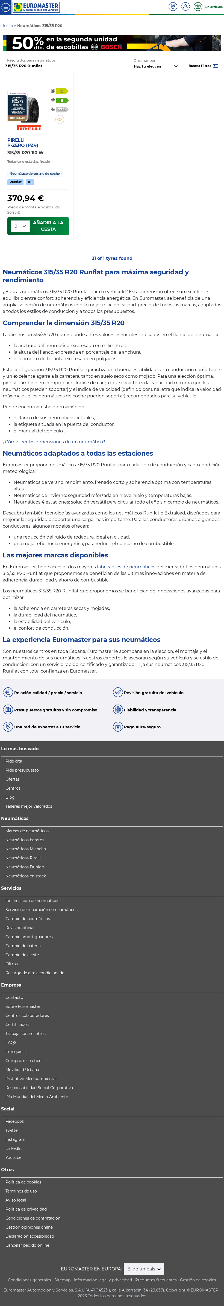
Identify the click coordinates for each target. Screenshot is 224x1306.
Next (217, 43)
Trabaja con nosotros (25, 1033)
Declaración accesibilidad (29, 1236)
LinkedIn (13, 1148)
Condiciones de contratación (32, 1218)
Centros (12, 788)
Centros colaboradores (27, 1015)
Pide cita (13, 761)
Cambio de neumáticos (27, 918)
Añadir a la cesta (48, 226)
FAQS (10, 1042)
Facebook (14, 1121)
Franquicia (15, 1051)
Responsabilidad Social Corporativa (39, 1087)
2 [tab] (112, 45)
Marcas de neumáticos (27, 830)
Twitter (12, 1130)
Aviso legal (15, 1200)
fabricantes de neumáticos (126, 566)
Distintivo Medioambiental (31, 1078)
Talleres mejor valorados (28, 806)
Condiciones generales (29, 1280)
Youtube (13, 1157)
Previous (7, 43)
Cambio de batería (23, 945)
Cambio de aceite (22, 954)
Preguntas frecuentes (156, 1280)
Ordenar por (144, 61)
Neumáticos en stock (25, 876)
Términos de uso (21, 1191)
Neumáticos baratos (24, 839)
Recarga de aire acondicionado (34, 972)
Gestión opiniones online (29, 1227)
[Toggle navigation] (5, 7)
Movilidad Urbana (22, 1069)
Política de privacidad (26, 1209)
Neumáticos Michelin (25, 849)
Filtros (11, 963)
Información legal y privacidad (103, 1280)
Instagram (15, 1139)
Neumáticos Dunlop (24, 867)
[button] (203, 65)
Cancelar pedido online (27, 1245)
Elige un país (141, 1269)
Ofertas (12, 779)
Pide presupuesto (22, 770)
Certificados (17, 1024)
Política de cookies (23, 1182)
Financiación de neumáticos (32, 900)
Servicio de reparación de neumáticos (41, 909)
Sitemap (62, 1280)
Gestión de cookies (198, 1280)
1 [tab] (104, 45)
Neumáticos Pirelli (23, 858)
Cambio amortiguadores (29, 936)
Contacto (14, 997)
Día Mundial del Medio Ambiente (36, 1096)
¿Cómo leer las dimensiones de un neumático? (54, 441)
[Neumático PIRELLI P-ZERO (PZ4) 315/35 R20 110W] (29, 107)
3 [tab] (120, 45)
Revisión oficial (19, 927)
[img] (59, 119)
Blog (10, 797)
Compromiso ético (23, 1060)
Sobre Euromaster (22, 1006)
